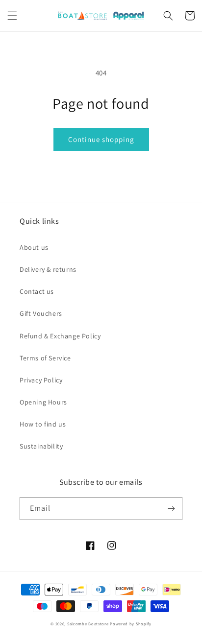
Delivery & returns (48, 269)
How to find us (43, 424)
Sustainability (41, 446)
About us (34, 247)
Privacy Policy (41, 380)
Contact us (37, 291)
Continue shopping (101, 139)
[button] (12, 15)
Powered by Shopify (131, 623)
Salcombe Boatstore (88, 623)
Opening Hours (43, 402)
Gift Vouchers (41, 313)
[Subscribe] (171, 508)
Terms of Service (45, 358)
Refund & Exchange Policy (60, 336)
